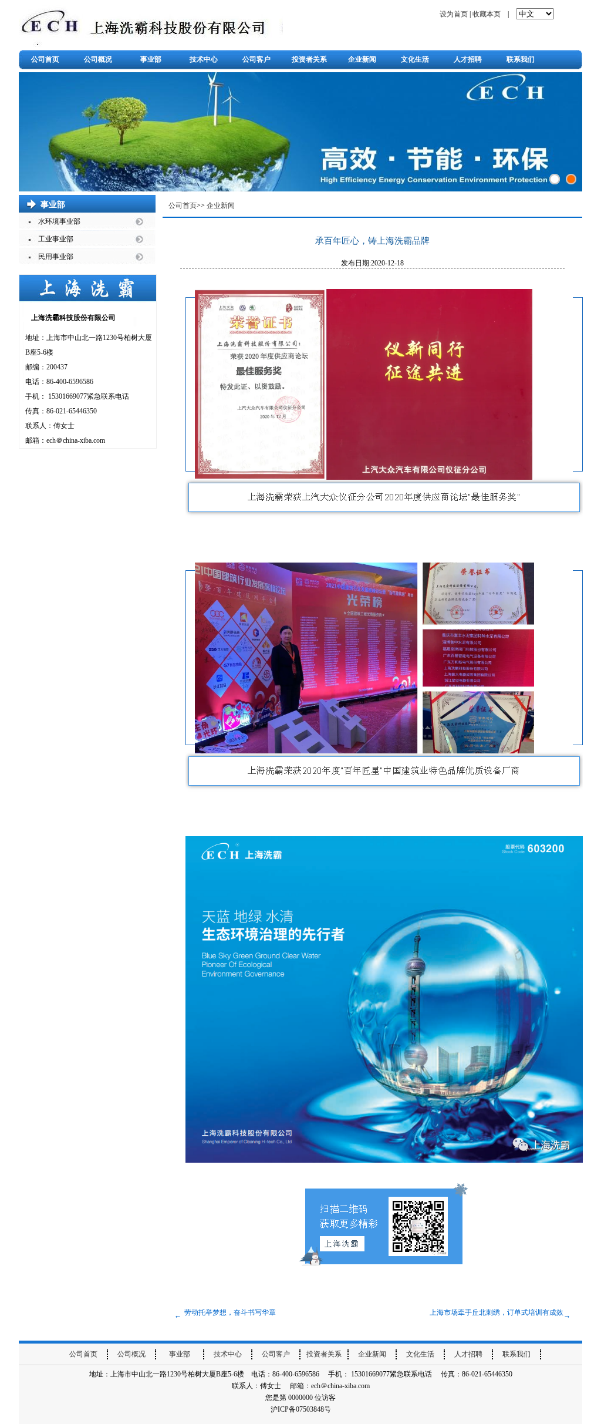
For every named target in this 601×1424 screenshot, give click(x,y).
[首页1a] (554, 179)
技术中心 (204, 59)
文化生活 (415, 59)
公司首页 (45, 59)
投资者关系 (309, 59)
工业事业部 (55, 239)
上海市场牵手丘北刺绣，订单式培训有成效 (496, 1312)
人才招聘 (468, 59)
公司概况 (98, 59)
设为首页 (454, 14)
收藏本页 (486, 14)
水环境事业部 (59, 221)
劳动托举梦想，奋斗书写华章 (230, 1312)
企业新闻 (362, 59)
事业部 (150, 59)
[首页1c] (571, 179)
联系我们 (521, 59)
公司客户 (256, 59)
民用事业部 (55, 257)
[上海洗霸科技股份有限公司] (151, 25)
